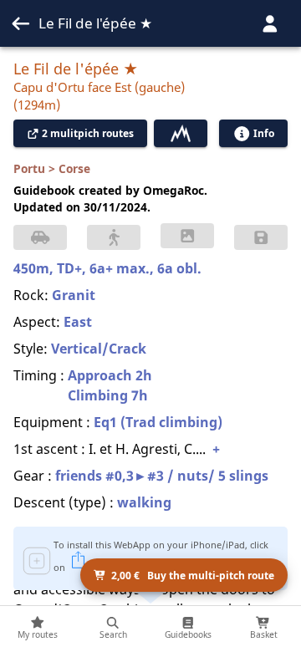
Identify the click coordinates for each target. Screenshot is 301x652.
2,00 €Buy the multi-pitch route (192, 575)
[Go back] (20, 23)
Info (263, 133)
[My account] (270, 23)
